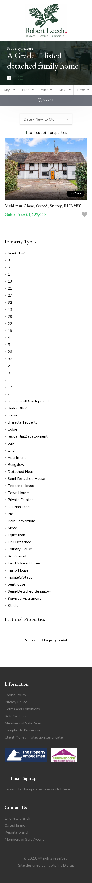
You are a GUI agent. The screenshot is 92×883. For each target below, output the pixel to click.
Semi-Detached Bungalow (29, 591)
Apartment (17, 457)
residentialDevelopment (28, 436)
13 (10, 281)
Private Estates (20, 500)
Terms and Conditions (22, 709)
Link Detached (19, 542)
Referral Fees (16, 716)
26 (10, 352)
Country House (20, 549)
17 (10, 387)
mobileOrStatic (20, 577)
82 (10, 302)
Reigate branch (17, 832)
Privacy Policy (16, 702)
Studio (13, 605)
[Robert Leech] (46, 35)
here (66, 789)
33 (10, 309)
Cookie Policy (15, 695)
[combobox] (9, 90)
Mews (13, 528)
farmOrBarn (17, 253)
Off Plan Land (19, 507)
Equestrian (16, 535)
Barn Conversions (22, 521)
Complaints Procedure (23, 730)
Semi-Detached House (26, 478)
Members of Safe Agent (24, 723)
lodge (12, 429)
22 (10, 323)
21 (10, 288)
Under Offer (17, 408)
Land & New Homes (24, 563)
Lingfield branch (17, 818)
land (11, 450)
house (12, 415)
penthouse (16, 584)
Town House (18, 492)
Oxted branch (16, 825)
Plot (11, 514)
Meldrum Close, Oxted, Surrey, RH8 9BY (43, 206)
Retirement (17, 556)
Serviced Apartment (24, 598)
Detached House (22, 471)
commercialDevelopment (28, 401)
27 (10, 295)
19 (10, 330)
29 (10, 316)
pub (11, 443)
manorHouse (18, 570)
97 (10, 359)
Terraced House (21, 485)
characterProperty (23, 422)
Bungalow (16, 464)
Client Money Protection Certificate (34, 737)
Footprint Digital (60, 865)
